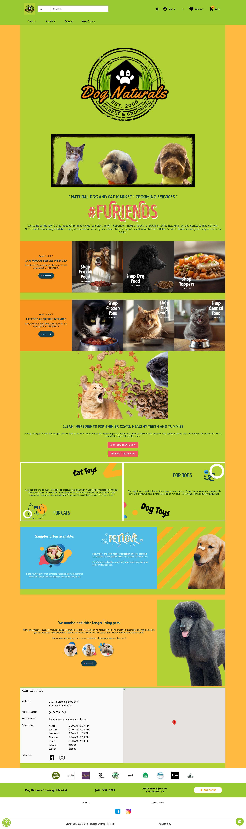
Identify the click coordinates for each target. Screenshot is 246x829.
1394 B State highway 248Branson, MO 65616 (155, 790)
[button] (6, 822)
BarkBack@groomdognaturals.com (68, 719)
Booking (69, 21)
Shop (30, 21)
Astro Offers (88, 21)
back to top (210, 790)
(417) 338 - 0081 (58, 712)
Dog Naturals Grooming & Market (46, 790)
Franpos (176, 823)
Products (86, 802)
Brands (49, 21)
